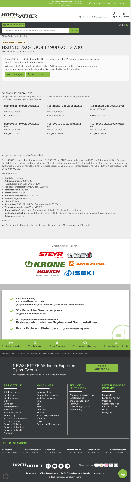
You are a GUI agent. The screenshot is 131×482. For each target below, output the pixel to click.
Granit (63, 353)
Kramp (71, 353)
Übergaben (107, 412)
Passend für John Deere (15, 418)
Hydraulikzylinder (12, 412)
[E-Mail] (48, 466)
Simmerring (10, 415)
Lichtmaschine (11, 398)
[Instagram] (67, 466)
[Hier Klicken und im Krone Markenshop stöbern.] (45, 264)
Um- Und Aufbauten (79, 401)
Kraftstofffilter (11, 407)
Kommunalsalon (118, 449)
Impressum (31, 473)
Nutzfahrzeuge (76, 398)
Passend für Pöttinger (14, 427)
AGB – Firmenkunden (70, 473)
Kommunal (74, 403)
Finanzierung (75, 409)
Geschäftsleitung (110, 403)
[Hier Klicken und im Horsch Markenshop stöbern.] (48, 273)
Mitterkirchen (74, 449)
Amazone (42, 353)
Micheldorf (94, 449)
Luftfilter (8, 404)
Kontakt (86, 473)
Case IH (19, 353)
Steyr (26, 353)
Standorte (107, 395)
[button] (5, 476)
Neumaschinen (44, 392)
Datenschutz (99, 473)
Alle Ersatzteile (11, 392)
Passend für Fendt (13, 430)
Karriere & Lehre (110, 406)
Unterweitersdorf (32, 449)
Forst (39, 421)
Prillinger (79, 353)
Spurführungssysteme (80, 406)
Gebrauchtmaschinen (47, 395)
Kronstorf (7, 449)
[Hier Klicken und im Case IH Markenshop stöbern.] (79, 255)
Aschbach (50, 449)
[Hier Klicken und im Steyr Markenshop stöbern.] (51, 255)
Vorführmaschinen (46, 398)
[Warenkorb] (127, 25)
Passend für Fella (12, 424)
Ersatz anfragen (15, 74)
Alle (86, 353)
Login (114, 17)
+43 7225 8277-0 (39, 74)
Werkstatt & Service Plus (81, 395)
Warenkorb (124, 17)
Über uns (106, 401)
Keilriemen (9, 395)
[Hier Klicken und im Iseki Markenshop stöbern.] (79, 273)
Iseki (57, 353)
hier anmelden (101, 367)
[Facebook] (54, 466)
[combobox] (40, 30)
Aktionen (8, 433)
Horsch (34, 353)
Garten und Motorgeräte (49, 424)
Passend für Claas (12, 421)
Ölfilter (7, 401)
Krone (50, 353)
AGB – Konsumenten (49, 473)
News (105, 409)
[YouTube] (61, 466)
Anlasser (8, 409)
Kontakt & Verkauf (111, 398)
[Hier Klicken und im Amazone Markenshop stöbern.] (87, 263)
